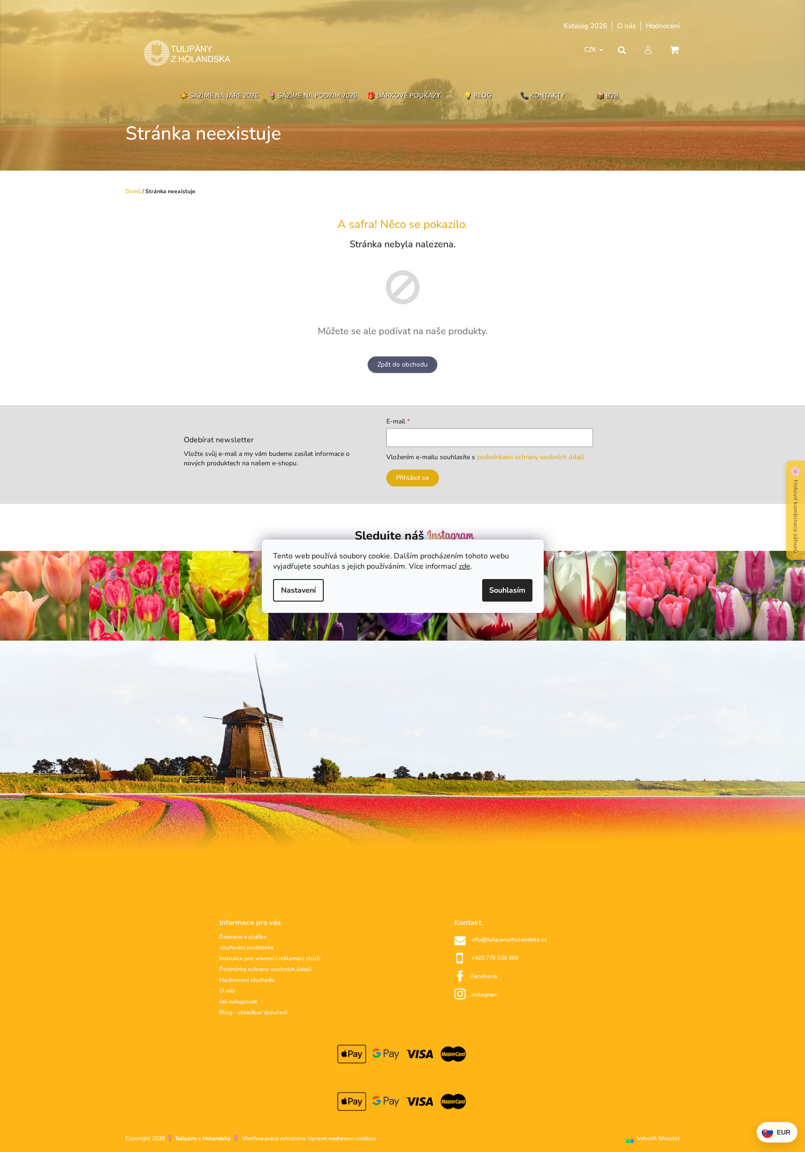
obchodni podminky (246, 947)
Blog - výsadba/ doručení (253, 1012)
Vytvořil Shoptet (658, 1138)
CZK (591, 49)
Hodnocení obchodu (247, 980)
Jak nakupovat (238, 1001)
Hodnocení (663, 26)
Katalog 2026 (585, 26)
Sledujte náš (391, 536)
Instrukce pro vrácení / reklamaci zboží (269, 958)
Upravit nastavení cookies (342, 1138)
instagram (484, 994)
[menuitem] (219, 96)
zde (464, 566)
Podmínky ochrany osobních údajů (265, 969)
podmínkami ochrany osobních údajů (531, 457)
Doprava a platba (242, 936)
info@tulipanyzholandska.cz (509, 939)
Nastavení (298, 590)
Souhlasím (507, 590)
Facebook (484, 976)
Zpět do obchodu (402, 364)
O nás (626, 26)
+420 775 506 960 (494, 958)
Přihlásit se (412, 477)
